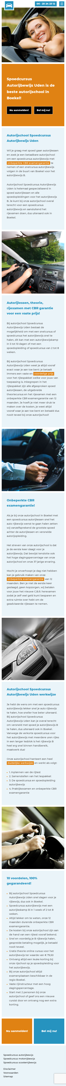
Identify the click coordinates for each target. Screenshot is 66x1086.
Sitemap (8, 1076)
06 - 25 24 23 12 (46, 3)
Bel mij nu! (49, 1031)
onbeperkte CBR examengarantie (28, 163)
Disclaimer (9, 1068)
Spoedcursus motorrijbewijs (19, 1058)
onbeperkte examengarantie (25, 579)
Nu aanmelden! (17, 1031)
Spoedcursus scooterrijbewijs (19, 1062)
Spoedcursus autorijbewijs (18, 1055)
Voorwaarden (10, 1072)
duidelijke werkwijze (20, 762)
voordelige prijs (43, 373)
